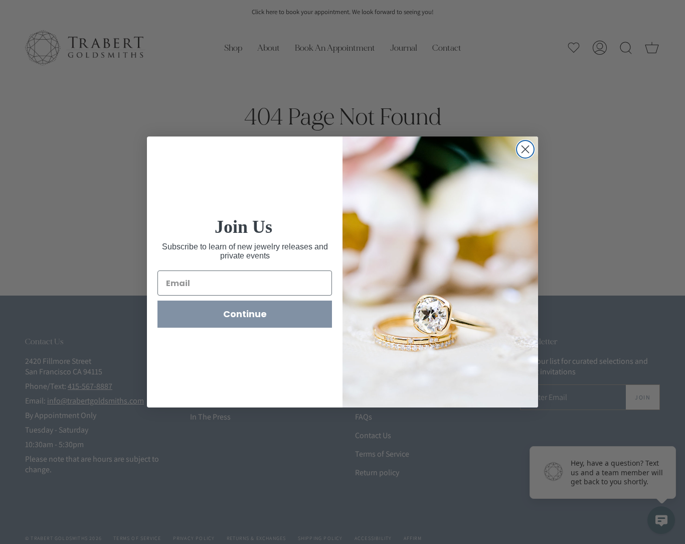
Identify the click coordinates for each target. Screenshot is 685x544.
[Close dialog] (525, 149)
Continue (245, 314)
